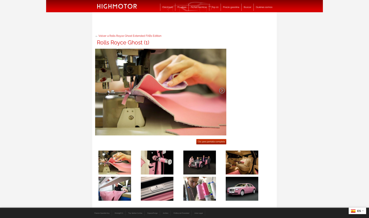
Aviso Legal (198, 213)
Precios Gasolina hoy (102, 213)
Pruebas (181, 7)
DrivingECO (119, 213)
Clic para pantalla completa (211, 141)
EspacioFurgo (152, 213)
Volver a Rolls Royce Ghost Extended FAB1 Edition (129, 35)
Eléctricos (167, 7)
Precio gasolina (231, 7)
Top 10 (215, 7)
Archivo (165, 213)
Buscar (247, 7)
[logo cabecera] (117, 6)
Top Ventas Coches (135, 213)
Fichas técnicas (199, 7)
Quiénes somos (264, 7)
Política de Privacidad (181, 213)
